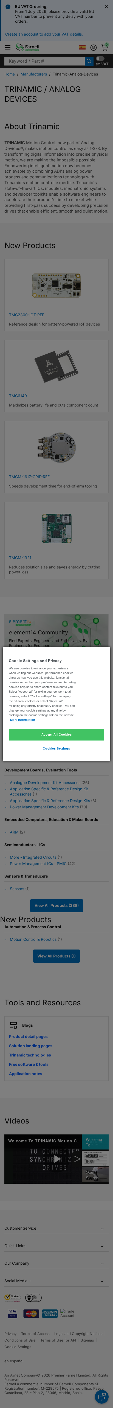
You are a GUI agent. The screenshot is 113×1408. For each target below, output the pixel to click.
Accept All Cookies (56, 734)
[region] (56, 704)
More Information (22, 719)
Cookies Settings (56, 748)
